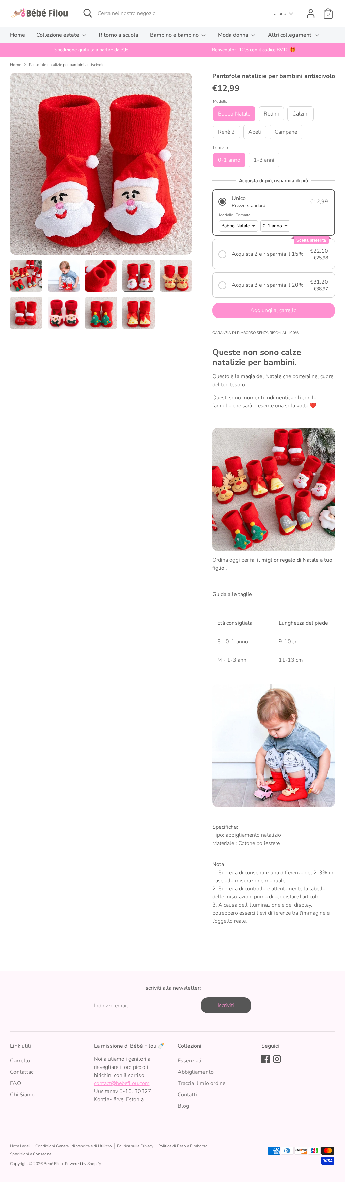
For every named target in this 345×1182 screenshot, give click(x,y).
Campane (286, 132)
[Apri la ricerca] (87, 13)
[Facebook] (265, 1059)
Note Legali (20, 1146)
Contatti (187, 1094)
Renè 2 (226, 132)
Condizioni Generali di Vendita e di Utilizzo (73, 1146)
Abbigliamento (196, 1072)
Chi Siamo (22, 1094)
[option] (91, 50)
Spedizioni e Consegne (30, 1154)
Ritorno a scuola (118, 35)
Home (17, 35)
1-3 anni (264, 160)
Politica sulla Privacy (135, 1146)
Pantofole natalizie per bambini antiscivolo (67, 64)
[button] (273, 202)
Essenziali (189, 1060)
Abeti (254, 132)
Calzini (300, 114)
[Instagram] (277, 1059)
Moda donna (234, 35)
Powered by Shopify (83, 1164)
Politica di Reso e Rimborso (183, 1146)
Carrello (20, 1060)
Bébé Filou (53, 1164)
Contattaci (22, 1072)
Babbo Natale (234, 114)
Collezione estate (58, 35)
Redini (271, 114)
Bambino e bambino (175, 35)
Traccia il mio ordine (202, 1083)
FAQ (15, 1083)
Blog (183, 1106)
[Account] (310, 13)
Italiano (278, 13)
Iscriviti (226, 1005)
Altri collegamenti (291, 35)
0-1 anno (229, 160)
